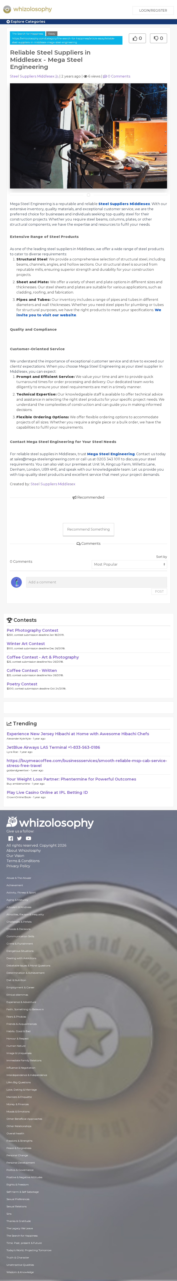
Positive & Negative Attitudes (24, 1177)
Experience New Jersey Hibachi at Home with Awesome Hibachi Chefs (78, 734)
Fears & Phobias (16, 1016)
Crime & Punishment (19, 943)
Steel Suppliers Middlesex (32, 76)
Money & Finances (17, 1104)
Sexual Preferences (17, 1199)
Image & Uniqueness (19, 1053)
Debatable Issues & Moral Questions (28, 965)
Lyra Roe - (13, 751)
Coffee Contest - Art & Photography (43, 657)
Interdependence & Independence (26, 1075)
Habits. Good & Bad (18, 1031)
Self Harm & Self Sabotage (22, 1191)
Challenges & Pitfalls (19, 921)
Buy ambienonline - (19, 783)
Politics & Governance (19, 1169)
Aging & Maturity (17, 899)
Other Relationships (18, 1126)
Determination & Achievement (25, 972)
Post (159, 591)
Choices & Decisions (18, 929)
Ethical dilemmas (17, 994)
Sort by (161, 557)
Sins (8, 1213)
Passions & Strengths (19, 1140)
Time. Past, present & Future (24, 1242)
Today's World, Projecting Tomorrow (29, 1250)
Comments (119, 76)
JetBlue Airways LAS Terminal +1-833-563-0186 (53, 747)
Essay (51, 33)
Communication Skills (20, 936)
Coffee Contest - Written (32, 670)
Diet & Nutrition (16, 980)
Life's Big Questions (18, 1082)
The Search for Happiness (27, 33)
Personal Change (17, 1155)
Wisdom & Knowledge (20, 1272)
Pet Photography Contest (32, 630)
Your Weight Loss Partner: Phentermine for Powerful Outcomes (71, 779)
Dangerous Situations (19, 950)
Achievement (14, 885)
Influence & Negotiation (20, 1067)
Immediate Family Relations (23, 1060)
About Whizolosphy (23, 851)
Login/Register (153, 10)
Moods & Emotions (18, 1111)
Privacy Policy (18, 866)
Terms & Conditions (23, 861)
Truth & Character (17, 1257)
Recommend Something (88, 529)
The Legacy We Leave (19, 1228)
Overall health (15, 1133)
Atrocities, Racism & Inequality (25, 914)
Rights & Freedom (17, 1184)
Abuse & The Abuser (18, 877)
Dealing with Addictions (21, 958)
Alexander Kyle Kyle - (20, 738)
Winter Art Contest (26, 643)
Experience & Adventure (21, 1002)
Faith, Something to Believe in (25, 1009)
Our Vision (15, 856)
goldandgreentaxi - (19, 770)
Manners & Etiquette (19, 1096)
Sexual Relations (16, 1206)
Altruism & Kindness (18, 907)
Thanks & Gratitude (18, 1221)
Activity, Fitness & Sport (21, 892)
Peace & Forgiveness (18, 1148)
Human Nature (15, 1045)
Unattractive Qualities (20, 1264)
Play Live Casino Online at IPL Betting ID (47, 792)
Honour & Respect (17, 1038)
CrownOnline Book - (20, 797)
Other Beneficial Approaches (24, 1118)
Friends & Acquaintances (21, 1023)
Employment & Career (20, 987)
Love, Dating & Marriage (21, 1089)
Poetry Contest (22, 684)
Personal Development (20, 1162)
